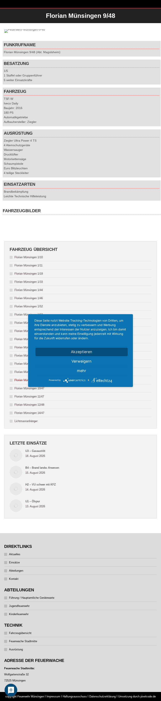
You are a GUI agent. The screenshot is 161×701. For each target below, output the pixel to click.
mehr (81, 370)
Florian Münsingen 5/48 (28, 347)
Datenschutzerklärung (102, 696)
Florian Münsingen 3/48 (28, 331)
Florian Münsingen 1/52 (28, 306)
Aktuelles (14, 554)
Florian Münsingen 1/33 (28, 281)
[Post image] (16, 455)
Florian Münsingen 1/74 (28, 322)
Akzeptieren (81, 352)
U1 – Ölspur (32, 501)
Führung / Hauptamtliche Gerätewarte (31, 597)
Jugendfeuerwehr (19, 606)
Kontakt (13, 578)
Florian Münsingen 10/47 (29, 388)
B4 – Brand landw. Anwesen (42, 467)
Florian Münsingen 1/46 (28, 298)
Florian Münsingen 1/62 (28, 314)
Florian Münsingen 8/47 (28, 372)
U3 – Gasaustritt (35, 450)
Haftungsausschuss (75, 696)
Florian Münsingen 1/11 (28, 265)
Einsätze (14, 562)
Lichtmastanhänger (26, 421)
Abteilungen (16, 570)
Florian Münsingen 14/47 (29, 412)
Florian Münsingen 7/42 (28, 363)
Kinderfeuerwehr (19, 614)
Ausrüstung (16, 649)
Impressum (53, 696)
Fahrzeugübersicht (20, 633)
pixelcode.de (148, 696)
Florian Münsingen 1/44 (28, 290)
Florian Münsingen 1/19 (28, 273)
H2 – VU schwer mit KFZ (40, 484)
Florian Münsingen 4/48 (28, 339)
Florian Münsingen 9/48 (28, 380)
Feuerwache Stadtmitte (23, 641)
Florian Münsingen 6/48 (28, 355)
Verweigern (81, 361)
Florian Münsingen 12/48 (29, 404)
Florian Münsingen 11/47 (29, 396)
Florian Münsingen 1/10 (28, 257)
